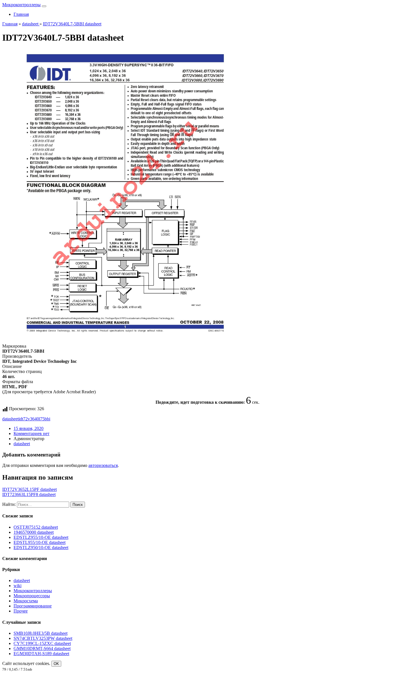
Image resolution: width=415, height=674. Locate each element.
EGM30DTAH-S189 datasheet (41, 653)
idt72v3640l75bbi (34, 418)
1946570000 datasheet (34, 532)
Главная (21, 14)
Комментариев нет (31, 433)
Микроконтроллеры (21, 4)
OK (56, 664)
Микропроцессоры (32, 595)
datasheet (10, 418)
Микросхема (26, 600)
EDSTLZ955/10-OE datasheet (41, 537)
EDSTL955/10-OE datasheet (39, 542)
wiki (17, 585)
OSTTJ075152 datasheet (36, 527)
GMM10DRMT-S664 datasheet (42, 648)
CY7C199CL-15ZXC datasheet (42, 643)
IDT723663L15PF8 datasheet (29, 494)
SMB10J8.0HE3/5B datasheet (40, 633)
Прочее (21, 611)
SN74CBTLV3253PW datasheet (43, 638)
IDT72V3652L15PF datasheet (29, 489)
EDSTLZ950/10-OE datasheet (41, 547)
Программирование (33, 605)
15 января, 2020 (28, 428)
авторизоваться (103, 465)
